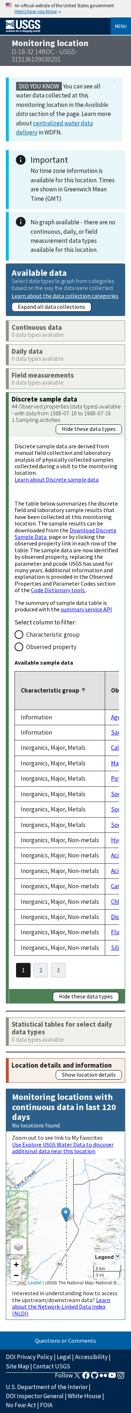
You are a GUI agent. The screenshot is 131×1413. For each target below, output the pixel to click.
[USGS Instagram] (120, 1377)
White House (84, 1396)
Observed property (51, 647)
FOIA (46, 1405)
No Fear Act (21, 1405)
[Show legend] (117, 1256)
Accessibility (91, 1357)
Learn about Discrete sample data (57, 479)
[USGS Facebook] (86, 1377)
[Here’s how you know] (65, 9)
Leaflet (34, 1282)
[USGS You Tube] (112, 1377)
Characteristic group (53, 635)
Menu (121, 26)
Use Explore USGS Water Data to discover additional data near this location (63, 1148)
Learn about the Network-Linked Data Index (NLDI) (61, 1306)
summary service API (86, 609)
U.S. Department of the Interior (47, 1387)
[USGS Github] (94, 1377)
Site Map (17, 1366)
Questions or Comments (65, 1340)
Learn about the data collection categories (65, 295)
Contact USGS (51, 1366)
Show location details (89, 1074)
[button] (65, 1214)
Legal (64, 1357)
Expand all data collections (51, 306)
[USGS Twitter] (77, 1377)
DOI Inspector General (35, 1396)
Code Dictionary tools (58, 590)
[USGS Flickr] (103, 1377)
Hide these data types (89, 428)
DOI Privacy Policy (29, 1357)
